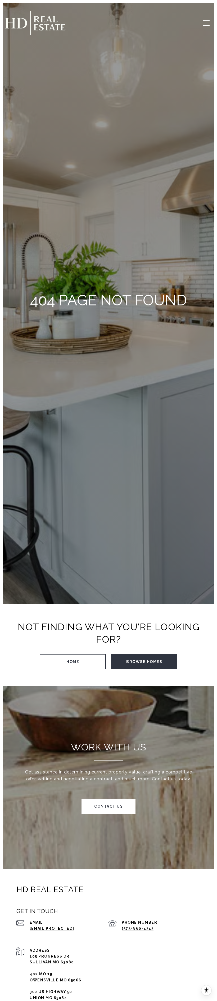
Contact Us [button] (108, 806)
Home (72, 662)
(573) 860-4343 (137, 928)
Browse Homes (144, 662)
